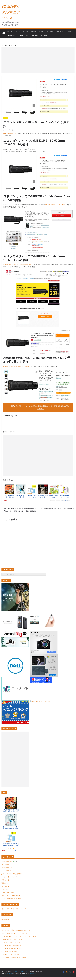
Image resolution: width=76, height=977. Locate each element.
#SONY (18, 31)
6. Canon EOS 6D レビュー (9, 951)
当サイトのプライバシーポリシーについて (13, 909)
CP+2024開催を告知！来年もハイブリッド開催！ (56, 508)
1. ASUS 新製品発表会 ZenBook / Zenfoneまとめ (15, 930)
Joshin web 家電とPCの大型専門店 (11, 874)
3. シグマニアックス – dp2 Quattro (11, 942)
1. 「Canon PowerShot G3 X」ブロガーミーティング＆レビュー (20, 936)
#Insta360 (35, 35)
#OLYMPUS (59, 31)
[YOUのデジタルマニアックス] (3, 33)
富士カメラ (4, 883)
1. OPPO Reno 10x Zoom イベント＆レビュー (14, 933)
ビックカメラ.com (6, 861)
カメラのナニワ (6, 886)
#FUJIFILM (50, 31)
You (16, 130)
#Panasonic (11, 35)
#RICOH (41, 31)
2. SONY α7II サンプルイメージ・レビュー (13, 939)
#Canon (10, 31)
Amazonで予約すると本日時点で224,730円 (16, 366)
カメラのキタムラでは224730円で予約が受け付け (17, 265)
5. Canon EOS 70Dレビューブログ (11, 948)
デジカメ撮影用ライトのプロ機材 (11, 898)
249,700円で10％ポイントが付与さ (55, 205)
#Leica (21, 35)
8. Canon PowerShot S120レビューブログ (13, 958)
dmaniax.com (5, 919)
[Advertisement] (38, 60)
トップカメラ (6, 889)
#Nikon (25, 31)
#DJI (27, 35)
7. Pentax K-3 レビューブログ (10, 955)
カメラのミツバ (6, 871)
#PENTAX (69, 31)
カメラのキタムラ (6, 868)
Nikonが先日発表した (9, 133)
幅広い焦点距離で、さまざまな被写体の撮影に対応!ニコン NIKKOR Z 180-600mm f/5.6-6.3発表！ (20, 509)
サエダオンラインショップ (9, 877)
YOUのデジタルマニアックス (11, 12)
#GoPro (44, 35)
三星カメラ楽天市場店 (7, 892)
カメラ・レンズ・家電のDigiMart (11, 895)
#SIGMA (33, 31)
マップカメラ (5, 864)
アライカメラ (5, 880)
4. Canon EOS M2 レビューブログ (11, 945)
